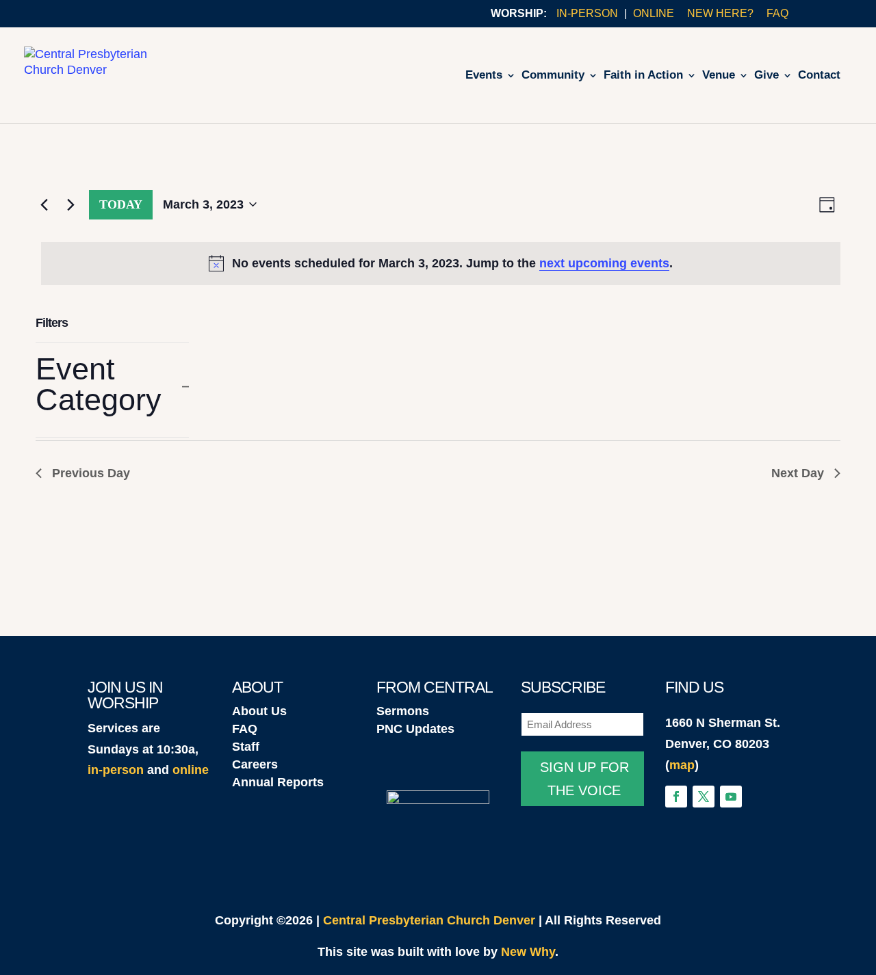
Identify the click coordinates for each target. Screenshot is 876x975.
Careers (255, 764)
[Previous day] (44, 204)
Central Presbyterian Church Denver (429, 920)
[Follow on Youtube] (731, 796)
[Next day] (70, 204)
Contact (819, 75)
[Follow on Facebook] (676, 796)
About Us (259, 711)
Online (653, 13)
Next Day (797, 473)
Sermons (402, 711)
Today (120, 204)
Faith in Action (643, 75)
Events (483, 75)
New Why (528, 952)
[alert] (440, 263)
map (682, 765)
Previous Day (91, 473)
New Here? (720, 13)
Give (766, 75)
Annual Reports (278, 782)
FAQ (777, 13)
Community (552, 75)
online (190, 770)
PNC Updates (415, 729)
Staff (245, 746)
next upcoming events (604, 263)
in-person (116, 770)
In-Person (587, 13)
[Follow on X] (703, 796)
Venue (718, 75)
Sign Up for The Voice (584, 779)
